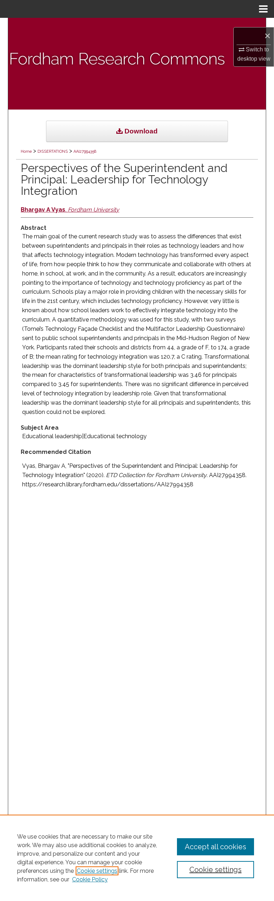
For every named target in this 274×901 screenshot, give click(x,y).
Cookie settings (97, 870)
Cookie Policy (90, 879)
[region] (137, 858)
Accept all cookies (215, 846)
